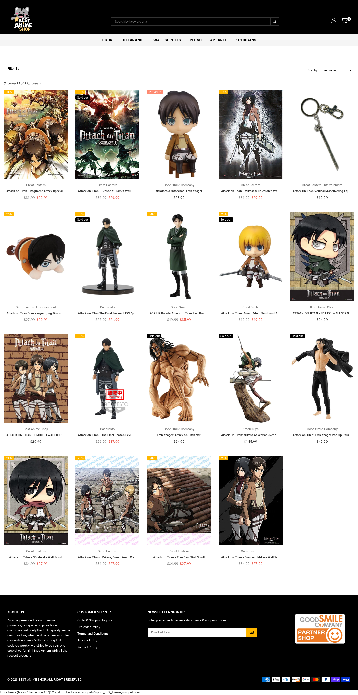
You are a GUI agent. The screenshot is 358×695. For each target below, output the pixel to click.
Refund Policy (87, 647)
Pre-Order (155, 92)
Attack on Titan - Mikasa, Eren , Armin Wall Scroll (111, 557)
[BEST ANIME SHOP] (44, 17)
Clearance (134, 40)
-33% (80, 336)
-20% (9, 458)
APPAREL (218, 40)
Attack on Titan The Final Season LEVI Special (109, 313)
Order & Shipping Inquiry (94, 620)
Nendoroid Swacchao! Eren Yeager (179, 191)
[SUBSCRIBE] (251, 632)
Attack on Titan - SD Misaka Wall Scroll (35, 557)
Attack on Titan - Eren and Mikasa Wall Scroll (251, 557)
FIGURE (108, 40)
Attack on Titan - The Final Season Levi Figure (109, 435)
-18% (9, 92)
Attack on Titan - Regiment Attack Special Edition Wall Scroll (47, 191)
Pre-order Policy (88, 627)
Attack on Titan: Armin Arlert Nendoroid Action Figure (257, 313)
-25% (9, 214)
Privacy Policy (87, 640)
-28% (152, 214)
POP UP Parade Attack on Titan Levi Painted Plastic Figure (189, 313)
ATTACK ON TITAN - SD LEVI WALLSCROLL (322, 313)
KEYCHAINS (246, 40)
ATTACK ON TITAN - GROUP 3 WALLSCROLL (36, 435)
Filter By (13, 68)
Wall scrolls (167, 40)
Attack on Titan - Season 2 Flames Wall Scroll (109, 191)
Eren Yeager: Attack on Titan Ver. (179, 435)
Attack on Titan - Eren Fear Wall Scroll (179, 557)
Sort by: (313, 70)
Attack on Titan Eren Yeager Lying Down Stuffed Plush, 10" (46, 313)
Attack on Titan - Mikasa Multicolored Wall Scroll (254, 191)
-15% (80, 214)
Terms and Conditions (93, 633)
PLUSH (196, 40)
